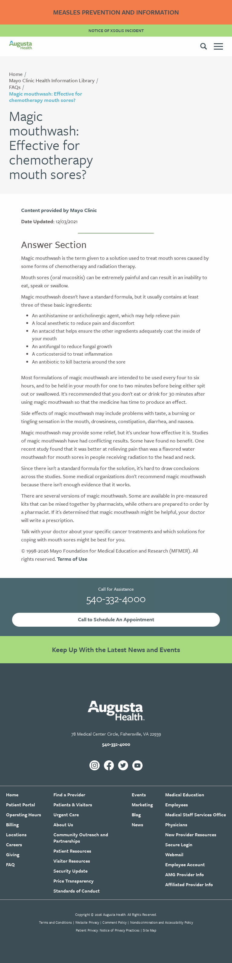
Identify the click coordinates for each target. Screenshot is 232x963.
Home (16, 74)
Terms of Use (72, 559)
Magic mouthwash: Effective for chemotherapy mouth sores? (45, 97)
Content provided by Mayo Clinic (59, 210)
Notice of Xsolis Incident (116, 31)
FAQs (15, 87)
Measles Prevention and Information (116, 12)
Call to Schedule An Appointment (116, 619)
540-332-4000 (116, 598)
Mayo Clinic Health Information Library (52, 80)
